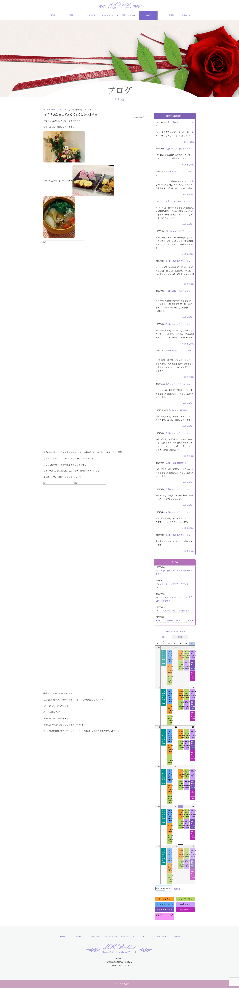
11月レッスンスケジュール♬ (178, 201)
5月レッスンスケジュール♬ (178, 489)
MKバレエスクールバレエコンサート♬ (172, 611)
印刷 (177, 890)
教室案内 (72, 15)
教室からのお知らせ (129, 15)
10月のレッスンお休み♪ (176, 410)
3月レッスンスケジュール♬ (178, 149)
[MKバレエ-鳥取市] (119, 5)
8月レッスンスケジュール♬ (178, 261)
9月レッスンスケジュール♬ (178, 433)
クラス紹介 (91, 15)
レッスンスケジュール (110, 15)
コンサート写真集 (167, 15)
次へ (162, 641)
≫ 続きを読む (188, 142)
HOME (52, 15)
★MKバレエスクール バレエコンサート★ (174, 620)
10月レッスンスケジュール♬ (179, 231)
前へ (164, 637)
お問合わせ (186, 15)
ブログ (148, 15)
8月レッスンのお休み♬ (176, 463)
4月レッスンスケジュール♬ (178, 512)
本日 (180, 637)
